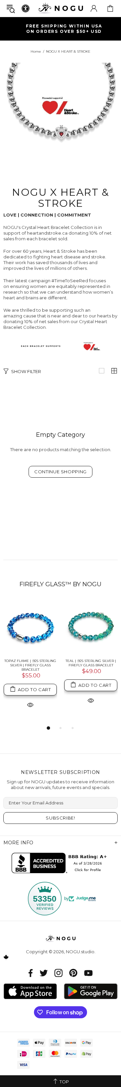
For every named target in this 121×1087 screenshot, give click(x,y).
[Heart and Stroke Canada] (60, 346)
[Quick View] (30, 705)
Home (36, 51)
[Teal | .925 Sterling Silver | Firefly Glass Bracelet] (91, 627)
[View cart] (110, 8)
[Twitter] (44, 972)
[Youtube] (88, 972)
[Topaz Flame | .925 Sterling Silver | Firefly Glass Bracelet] (30, 627)
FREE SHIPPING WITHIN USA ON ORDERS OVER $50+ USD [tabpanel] (64, 28)
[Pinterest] (73, 972)
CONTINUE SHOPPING (60, 471)
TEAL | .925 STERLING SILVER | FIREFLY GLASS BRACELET (91, 663)
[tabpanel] (30, 662)
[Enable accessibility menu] (26, 8)
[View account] (94, 8)
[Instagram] (58, 972)
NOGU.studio (60, 8)
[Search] (11, 8)
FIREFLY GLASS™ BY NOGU (60, 584)
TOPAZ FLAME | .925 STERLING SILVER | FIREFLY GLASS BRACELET (30, 665)
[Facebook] (31, 972)
